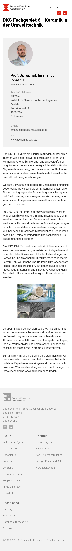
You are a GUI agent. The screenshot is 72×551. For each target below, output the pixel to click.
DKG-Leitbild (10, 448)
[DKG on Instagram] (59, 13)
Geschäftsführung (13, 474)
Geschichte (9, 454)
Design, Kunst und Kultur (50, 461)
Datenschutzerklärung (15, 522)
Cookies (7, 528)
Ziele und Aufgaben (14, 442)
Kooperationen (11, 480)
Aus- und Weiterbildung (49, 454)
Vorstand (8, 467)
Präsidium (8, 461)
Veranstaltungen (45, 467)
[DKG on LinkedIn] (65, 13)
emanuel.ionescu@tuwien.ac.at (29, 129)
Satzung (7, 509)
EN (57, 7)
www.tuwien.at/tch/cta (24, 139)
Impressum (9, 515)
